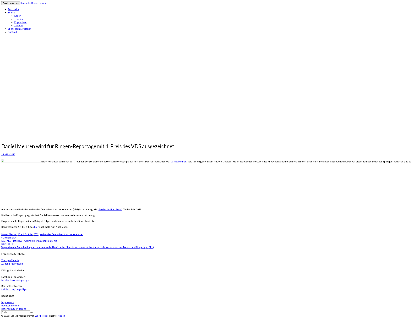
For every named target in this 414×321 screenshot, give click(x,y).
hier (36, 226)
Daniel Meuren (178, 161)
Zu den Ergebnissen (12, 263)
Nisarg (61, 315)
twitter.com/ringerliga (14, 289)
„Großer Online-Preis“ (109, 209)
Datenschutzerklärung (13, 308)
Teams (11, 12)
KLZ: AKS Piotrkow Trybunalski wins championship (29, 239)
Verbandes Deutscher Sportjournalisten (61, 234)
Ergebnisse (20, 22)
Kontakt (12, 31)
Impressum (7, 302)
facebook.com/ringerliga (15, 280)
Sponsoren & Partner (19, 28)
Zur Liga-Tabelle (10, 260)
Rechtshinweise (10, 305)
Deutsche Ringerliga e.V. (33, 3)
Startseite (13, 9)
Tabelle (18, 25)
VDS (36, 234)
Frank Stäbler (25, 234)
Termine (19, 19)
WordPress (41, 315)
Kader (17, 15)
